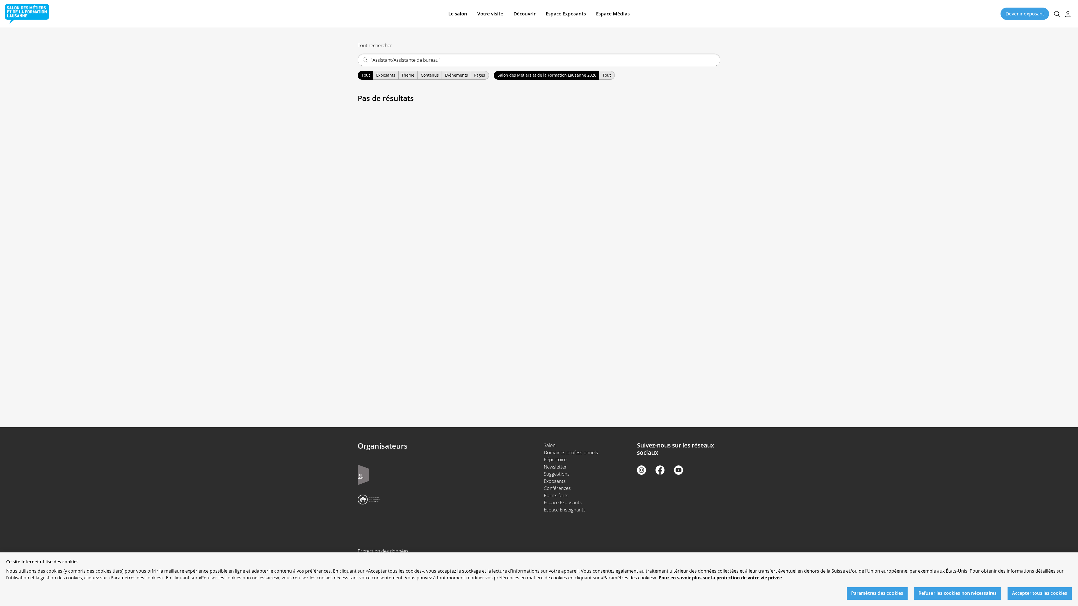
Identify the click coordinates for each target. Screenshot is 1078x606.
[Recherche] (1057, 14)
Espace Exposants (566, 13)
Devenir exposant (1025, 13)
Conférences (557, 488)
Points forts (556, 495)
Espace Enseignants (565, 509)
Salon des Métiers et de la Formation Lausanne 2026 (547, 75)
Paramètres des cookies (877, 593)
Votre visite (490, 13)
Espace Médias (613, 13)
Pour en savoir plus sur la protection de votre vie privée (720, 577)
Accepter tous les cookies (1039, 593)
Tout (366, 75)
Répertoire (555, 459)
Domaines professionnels (571, 452)
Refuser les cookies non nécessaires (958, 593)
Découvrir (524, 13)
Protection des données (383, 551)
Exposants (555, 481)
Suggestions (557, 473)
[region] (539, 579)
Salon (550, 445)
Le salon (457, 13)
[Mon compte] (1068, 14)
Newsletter (555, 466)
